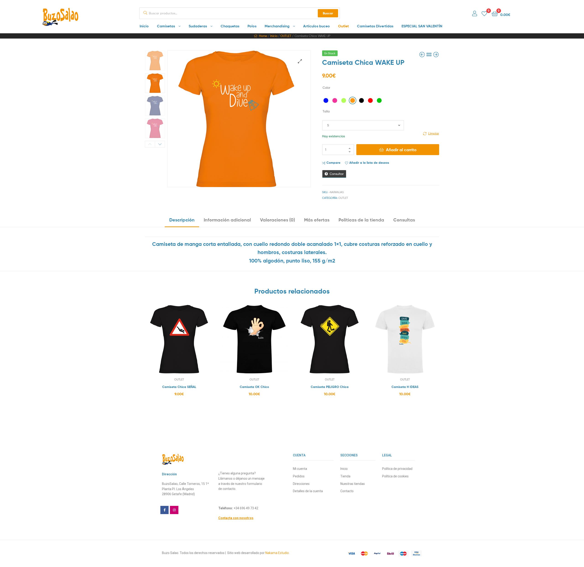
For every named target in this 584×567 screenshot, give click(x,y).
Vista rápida (190, 342)
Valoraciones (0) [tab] (277, 220)
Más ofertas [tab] (316, 220)
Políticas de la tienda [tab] (361, 220)
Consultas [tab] (404, 220)
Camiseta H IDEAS (404, 387)
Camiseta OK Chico (254, 387)
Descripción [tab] (182, 220)
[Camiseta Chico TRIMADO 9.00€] (436, 54)
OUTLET (285, 36)
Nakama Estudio (277, 553)
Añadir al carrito (401, 149)
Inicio (144, 26)
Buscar (328, 13)
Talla (326, 111)
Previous (150, 144)
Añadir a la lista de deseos (369, 163)
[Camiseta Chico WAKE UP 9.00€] (422, 54)
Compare (333, 163)
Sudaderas (198, 26)
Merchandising (277, 26)
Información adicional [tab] (227, 220)
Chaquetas (230, 26)
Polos (252, 26)
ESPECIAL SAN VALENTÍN (422, 26)
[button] (300, 61)
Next (160, 144)
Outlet (343, 26)
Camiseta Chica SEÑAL (179, 387)
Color (326, 87)
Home (263, 36)
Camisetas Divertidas (375, 26)
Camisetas (166, 26)
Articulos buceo (316, 26)
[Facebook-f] (164, 510)
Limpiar (433, 133)
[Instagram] (174, 510)
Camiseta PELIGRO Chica (330, 387)
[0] (484, 13)
